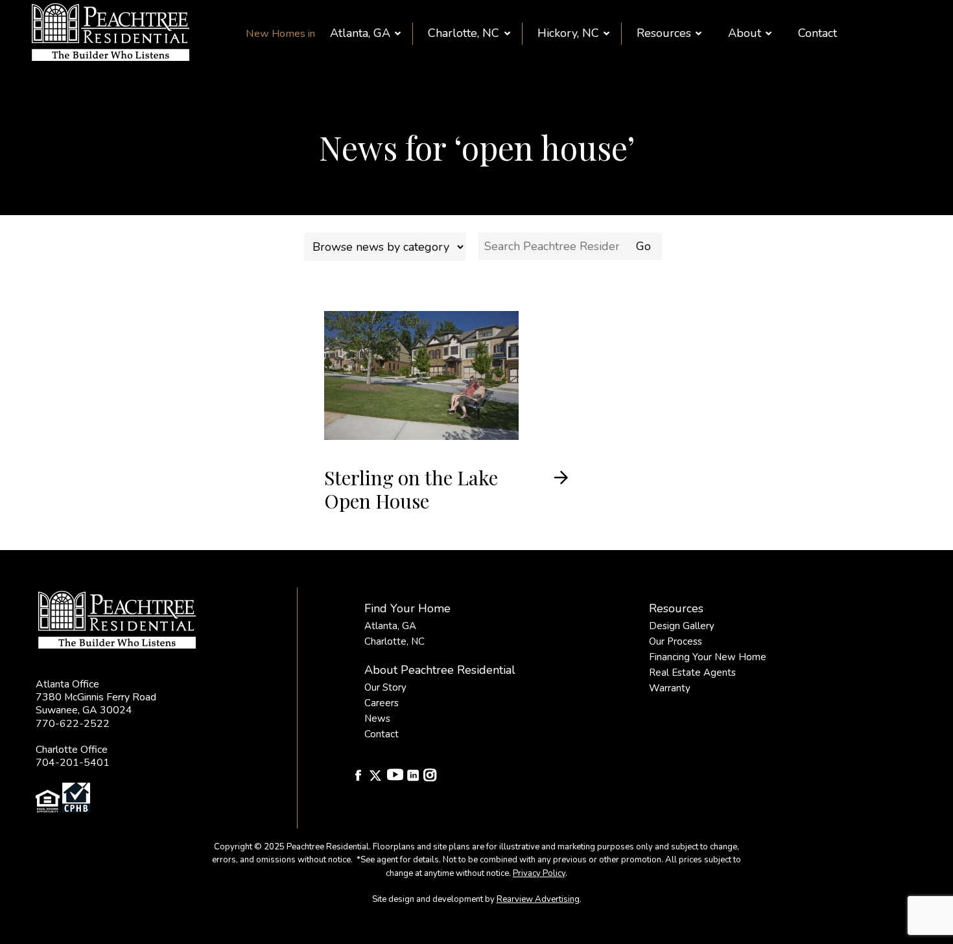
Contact (817, 33)
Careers (381, 702)
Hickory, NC (568, 33)
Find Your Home (407, 608)
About (744, 33)
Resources (664, 33)
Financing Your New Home (707, 656)
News (377, 718)
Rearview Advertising (538, 899)
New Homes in (280, 34)
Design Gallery (681, 625)
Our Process (675, 641)
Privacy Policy (539, 873)
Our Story (385, 687)
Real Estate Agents (692, 672)
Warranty (669, 688)
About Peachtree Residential (439, 670)
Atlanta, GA (360, 33)
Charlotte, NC (463, 33)
